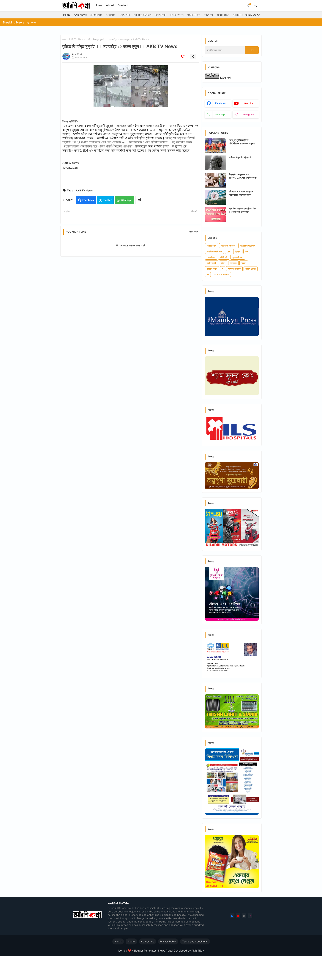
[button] (255, 5)
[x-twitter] (244, 916)
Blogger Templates (145, 950)
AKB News (80, 14)
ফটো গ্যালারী (211, 263)
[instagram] (250, 916)
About (110, 5)
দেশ (246, 251)
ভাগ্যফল (233, 263)
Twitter (107, 199)
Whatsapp (126, 199)
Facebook (88, 199)
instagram (248, 114)
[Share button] (139, 200)
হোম (64, 39)
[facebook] (232, 916)
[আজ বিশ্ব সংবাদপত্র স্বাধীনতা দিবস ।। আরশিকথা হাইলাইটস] (215, 214)
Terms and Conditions (195, 941)
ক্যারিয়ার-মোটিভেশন (241, 14)
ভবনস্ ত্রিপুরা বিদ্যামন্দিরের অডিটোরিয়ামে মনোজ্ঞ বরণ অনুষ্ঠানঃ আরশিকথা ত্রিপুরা (242, 142)
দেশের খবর (110, 14)
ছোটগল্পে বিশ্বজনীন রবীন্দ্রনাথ (240, 157)
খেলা (228, 251)
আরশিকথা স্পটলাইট (228, 245)
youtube (248, 103)
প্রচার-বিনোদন (193, 14)
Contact (123, 5)
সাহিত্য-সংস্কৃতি (177, 14)
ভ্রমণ (244, 263)
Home (98, 5)
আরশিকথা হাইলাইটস (142, 14)
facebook (220, 103)
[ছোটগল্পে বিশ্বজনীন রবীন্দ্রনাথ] (215, 162)
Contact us (147, 941)
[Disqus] (130, 307)
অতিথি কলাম (160, 14)
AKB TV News (77, 39)
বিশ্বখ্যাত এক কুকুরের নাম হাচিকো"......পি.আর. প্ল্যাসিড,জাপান (243, 176)
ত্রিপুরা (237, 251)
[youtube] (238, 916)
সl (208, 274)
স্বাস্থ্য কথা (208, 14)
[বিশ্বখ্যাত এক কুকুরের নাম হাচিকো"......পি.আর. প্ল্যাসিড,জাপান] (215, 180)
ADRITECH (198, 950)
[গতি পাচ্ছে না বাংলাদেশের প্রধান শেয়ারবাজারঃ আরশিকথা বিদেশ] (215, 197)
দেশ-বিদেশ (211, 257)
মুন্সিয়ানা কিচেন (223, 14)
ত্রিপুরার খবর (96, 14)
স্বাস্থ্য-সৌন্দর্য (250, 268)
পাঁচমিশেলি (223, 257)
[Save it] (183, 56)
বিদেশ (223, 263)
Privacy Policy (168, 941)
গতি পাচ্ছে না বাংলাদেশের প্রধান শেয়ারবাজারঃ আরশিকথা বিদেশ (241, 193)
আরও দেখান (193, 231)
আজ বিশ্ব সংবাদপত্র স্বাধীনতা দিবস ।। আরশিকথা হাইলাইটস (242, 210)
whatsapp (220, 114)
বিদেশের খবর (124, 14)
